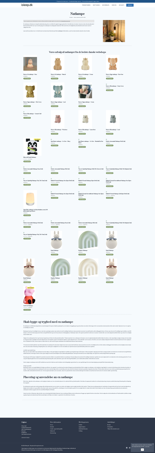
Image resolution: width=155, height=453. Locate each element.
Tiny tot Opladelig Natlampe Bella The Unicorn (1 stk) (90, 169)
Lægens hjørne (82, 426)
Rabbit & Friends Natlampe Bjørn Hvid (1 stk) (88, 180)
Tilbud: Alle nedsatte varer (113, 428)
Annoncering (53, 433)
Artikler (80, 424)
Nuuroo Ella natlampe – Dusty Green (115, 86)
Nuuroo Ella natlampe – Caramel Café (32, 113)
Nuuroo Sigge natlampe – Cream (86, 102)
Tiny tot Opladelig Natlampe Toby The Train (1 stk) (35, 180)
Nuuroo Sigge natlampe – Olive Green (32, 102)
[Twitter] (130, 448)
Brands (109, 424)
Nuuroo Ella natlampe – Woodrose (59, 129)
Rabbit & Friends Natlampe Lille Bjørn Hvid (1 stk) (117, 193)
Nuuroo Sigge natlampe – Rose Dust (114, 74)
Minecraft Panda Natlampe (29, 157)
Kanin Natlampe (54, 250)
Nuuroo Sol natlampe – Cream (85, 74)
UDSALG (130, 5)
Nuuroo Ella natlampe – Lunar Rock (86, 129)
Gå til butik (27, 78)
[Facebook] (127, 448)
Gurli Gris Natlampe (28, 305)
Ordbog (80, 431)
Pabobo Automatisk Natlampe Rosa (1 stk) (33, 169)
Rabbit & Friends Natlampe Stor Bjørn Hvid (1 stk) (62, 180)
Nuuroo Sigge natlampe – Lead (58, 102)
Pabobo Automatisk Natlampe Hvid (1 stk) (115, 141)
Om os (51, 424)
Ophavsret (52, 431)
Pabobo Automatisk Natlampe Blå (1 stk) (60, 169)
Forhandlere (110, 426)
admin (71, 17)
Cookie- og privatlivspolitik (56, 428)
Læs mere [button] (147, 446)
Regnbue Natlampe (82, 250)
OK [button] (142, 449)
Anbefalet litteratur (83, 428)
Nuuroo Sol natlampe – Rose (30, 74)
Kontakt (52, 426)
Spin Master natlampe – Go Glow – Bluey (60, 141)
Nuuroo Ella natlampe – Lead (113, 129)
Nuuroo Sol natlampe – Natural (58, 74)
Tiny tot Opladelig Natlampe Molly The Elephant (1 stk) (119, 169)
